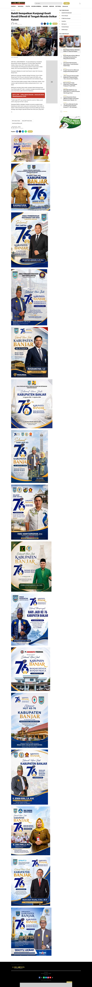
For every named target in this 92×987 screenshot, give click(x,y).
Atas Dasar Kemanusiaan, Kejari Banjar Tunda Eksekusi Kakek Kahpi (70, 64)
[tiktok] (52, 977)
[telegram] (48, 24)
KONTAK (46, 974)
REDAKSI (46, 972)
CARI (66, 3)
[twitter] (45, 24)
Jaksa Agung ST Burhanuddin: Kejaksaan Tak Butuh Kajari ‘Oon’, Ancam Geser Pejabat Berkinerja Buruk (71, 77)
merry (16, 23)
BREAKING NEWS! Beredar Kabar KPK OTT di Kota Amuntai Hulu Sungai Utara (71, 91)
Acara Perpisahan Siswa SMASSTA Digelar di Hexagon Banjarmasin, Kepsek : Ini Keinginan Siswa (71, 98)
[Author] (12, 23)
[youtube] (50, 977)
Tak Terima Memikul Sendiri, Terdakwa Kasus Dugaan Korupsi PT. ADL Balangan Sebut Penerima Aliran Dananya (71, 105)
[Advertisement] (70, 152)
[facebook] (42, 24)
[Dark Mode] (80, 3)
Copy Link (55, 23)
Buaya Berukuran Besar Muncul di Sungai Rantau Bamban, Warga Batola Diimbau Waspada (71, 57)
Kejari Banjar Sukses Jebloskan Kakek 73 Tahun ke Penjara (71, 50)
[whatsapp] (50, 24)
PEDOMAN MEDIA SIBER (46, 973)
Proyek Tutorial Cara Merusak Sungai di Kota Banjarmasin (71, 70)
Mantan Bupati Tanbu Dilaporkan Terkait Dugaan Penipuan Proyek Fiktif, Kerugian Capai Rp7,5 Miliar (70, 84)
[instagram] (48, 977)
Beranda (13, 10)
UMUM (18, 10)
